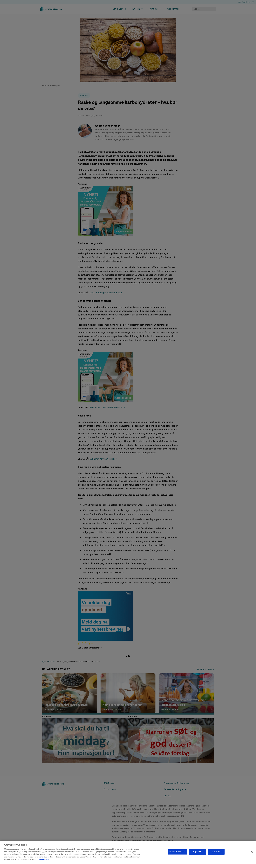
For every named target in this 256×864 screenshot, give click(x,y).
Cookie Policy (43, 859)
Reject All (197, 852)
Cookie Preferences (177, 852)
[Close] (252, 852)
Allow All (216, 852)
